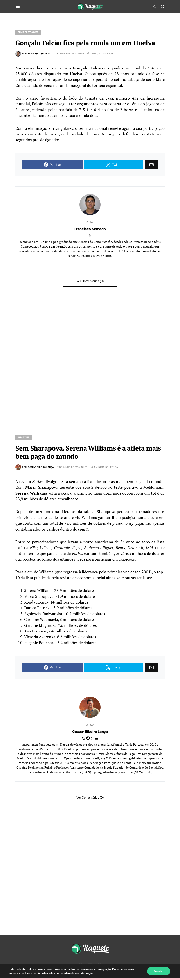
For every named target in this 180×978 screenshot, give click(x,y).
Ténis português (28, 32)
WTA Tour (23, 437)
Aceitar (159, 971)
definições (87, 973)
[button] (17, 6)
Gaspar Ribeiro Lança (90, 731)
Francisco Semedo (90, 229)
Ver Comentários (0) (90, 281)
